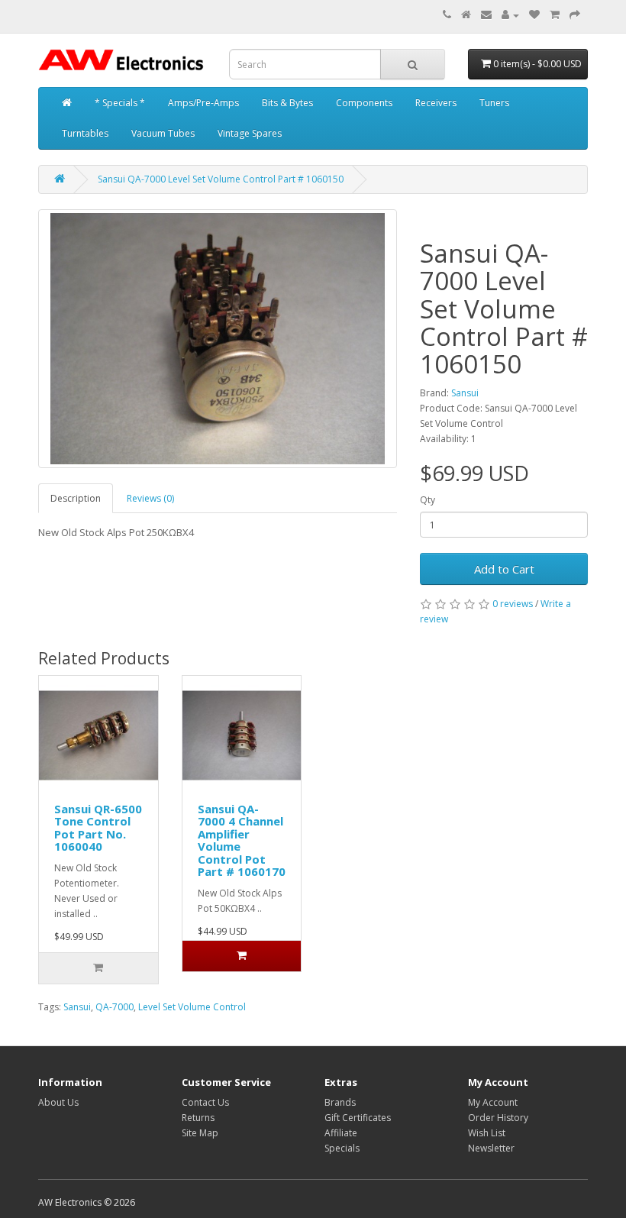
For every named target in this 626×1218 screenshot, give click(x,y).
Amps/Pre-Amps (203, 102)
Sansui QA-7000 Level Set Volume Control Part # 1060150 (221, 179)
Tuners (494, 102)
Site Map (200, 1132)
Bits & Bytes (287, 102)
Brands (340, 1102)
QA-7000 (114, 1006)
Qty (427, 499)
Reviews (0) (150, 498)
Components (364, 102)
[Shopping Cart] (555, 14)
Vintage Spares (250, 133)
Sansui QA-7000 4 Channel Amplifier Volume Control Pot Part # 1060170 (242, 840)
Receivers (436, 102)
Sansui (465, 392)
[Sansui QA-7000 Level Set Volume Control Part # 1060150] (217, 338)
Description (75, 498)
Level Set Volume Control (192, 1006)
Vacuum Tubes (163, 133)
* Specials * (120, 102)
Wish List (486, 1132)
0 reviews (512, 603)
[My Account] (510, 14)
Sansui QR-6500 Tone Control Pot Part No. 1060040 (98, 828)
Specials (342, 1148)
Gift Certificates (357, 1117)
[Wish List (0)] (534, 14)
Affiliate (340, 1132)
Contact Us (205, 1102)
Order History (498, 1117)
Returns (198, 1117)
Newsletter (491, 1148)
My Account (493, 1102)
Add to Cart (504, 569)
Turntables (85, 133)
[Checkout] (575, 14)
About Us (58, 1102)
